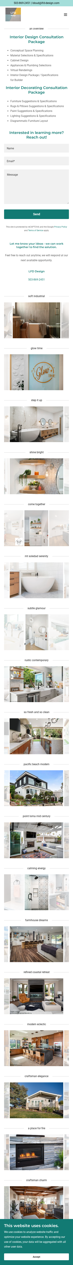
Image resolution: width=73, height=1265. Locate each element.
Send (36, 214)
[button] (65, 14)
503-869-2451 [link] (22, 3)
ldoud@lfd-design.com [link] (45, 3)
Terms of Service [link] (35, 230)
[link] (13, 14)
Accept (36, 1256)
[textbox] (36, 148)
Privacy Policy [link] (60, 227)
